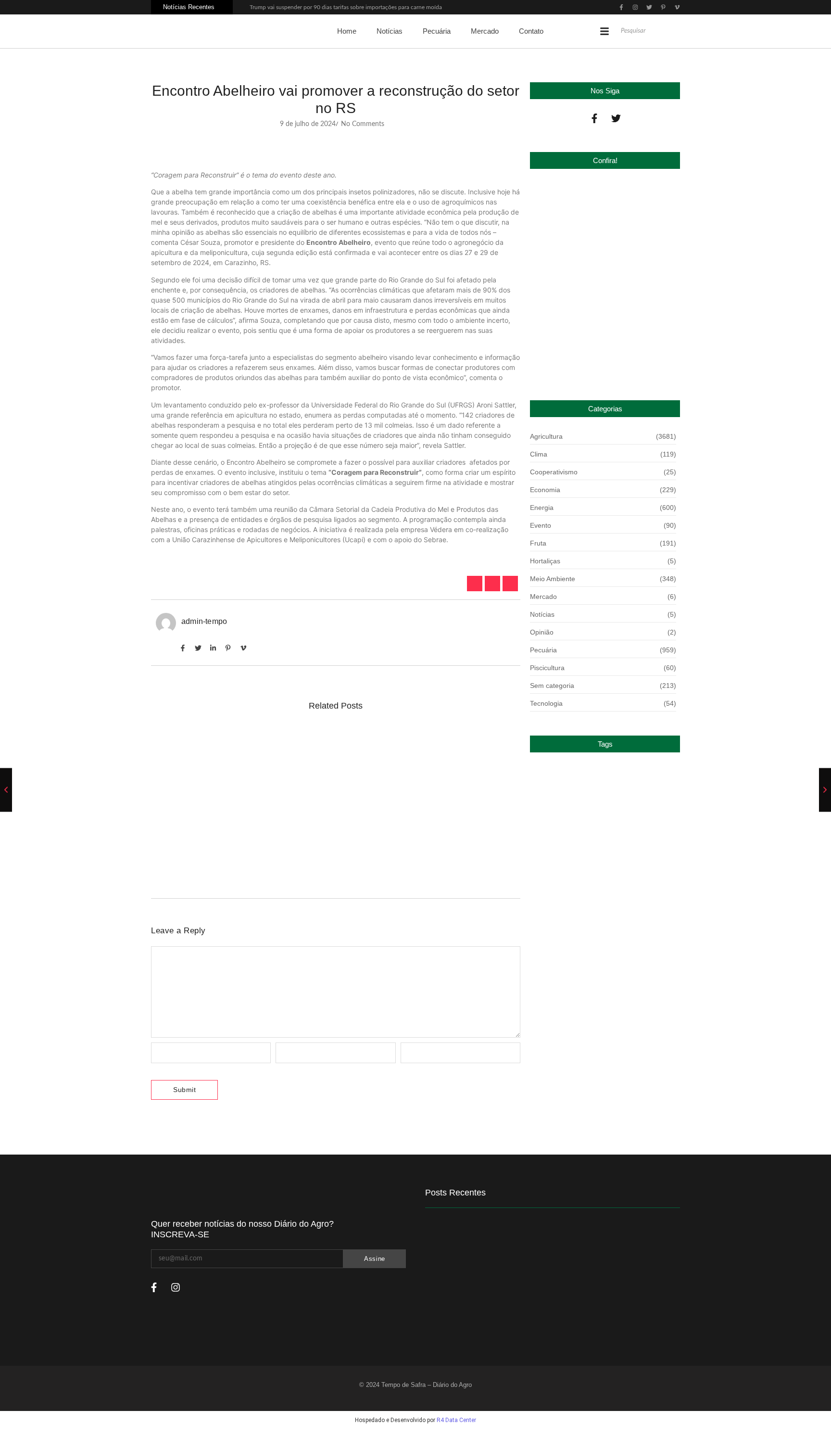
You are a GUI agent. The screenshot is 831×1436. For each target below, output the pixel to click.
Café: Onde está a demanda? (576, 306)
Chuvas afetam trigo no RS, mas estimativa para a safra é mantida (598, 358)
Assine (374, 1258)
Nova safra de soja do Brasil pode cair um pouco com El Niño (277, 799)
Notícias (390, 31)
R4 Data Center (456, 1420)
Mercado (485, 31)
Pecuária (437, 31)
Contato (531, 31)
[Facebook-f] (594, 118)
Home (346, 31)
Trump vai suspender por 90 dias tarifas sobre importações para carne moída (346, 7)
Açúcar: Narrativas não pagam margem (234, 854)
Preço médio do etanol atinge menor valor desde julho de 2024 (281, 745)
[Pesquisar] (677, 31)
